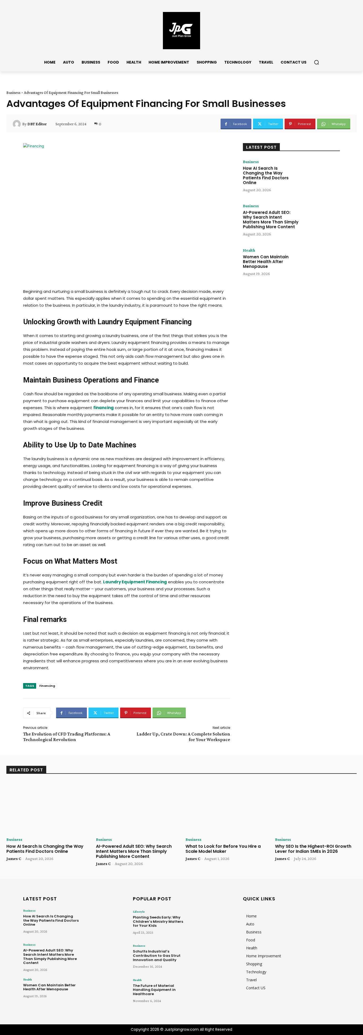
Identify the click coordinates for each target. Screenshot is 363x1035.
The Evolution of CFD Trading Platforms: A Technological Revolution (66, 736)
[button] (316, 62)
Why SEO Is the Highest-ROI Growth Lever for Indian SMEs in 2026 (313, 848)
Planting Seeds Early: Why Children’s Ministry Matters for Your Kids (158, 921)
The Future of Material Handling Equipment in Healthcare (154, 989)
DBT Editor (37, 124)
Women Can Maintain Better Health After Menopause (266, 261)
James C (13, 858)
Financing (47, 686)
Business (13, 92)
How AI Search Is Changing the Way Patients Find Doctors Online (266, 175)
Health (249, 250)
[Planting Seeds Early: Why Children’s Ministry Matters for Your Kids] (210, 923)
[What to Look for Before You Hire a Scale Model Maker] (226, 807)
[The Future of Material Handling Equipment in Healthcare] (210, 991)
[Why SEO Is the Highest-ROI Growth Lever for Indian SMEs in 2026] (316, 807)
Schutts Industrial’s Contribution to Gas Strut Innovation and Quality (156, 955)
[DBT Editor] (17, 124)
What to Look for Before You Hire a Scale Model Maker (223, 848)
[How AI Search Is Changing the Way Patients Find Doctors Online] (320, 176)
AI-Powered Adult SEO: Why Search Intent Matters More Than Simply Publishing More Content (270, 220)
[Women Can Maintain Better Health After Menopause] (320, 264)
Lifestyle (139, 911)
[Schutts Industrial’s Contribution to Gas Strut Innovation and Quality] (210, 957)
